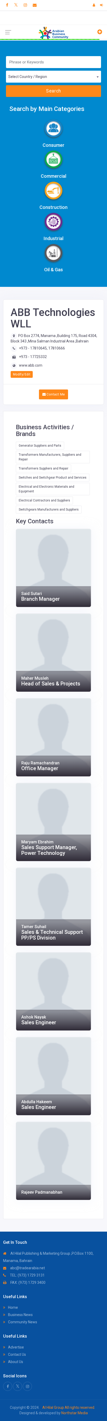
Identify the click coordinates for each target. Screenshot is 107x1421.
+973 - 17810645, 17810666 (42, 348)
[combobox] (53, 77)
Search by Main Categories (46, 108)
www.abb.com (30, 365)
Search (53, 91)
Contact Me (55, 394)
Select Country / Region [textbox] (27, 77)
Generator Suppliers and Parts (40, 445)
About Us (15, 1362)
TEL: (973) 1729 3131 (27, 1275)
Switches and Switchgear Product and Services (52, 477)
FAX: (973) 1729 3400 (27, 1282)
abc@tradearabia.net (27, 1268)
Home (12, 1307)
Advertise (15, 1347)
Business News (20, 1315)
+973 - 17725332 (33, 357)
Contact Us (16, 1354)
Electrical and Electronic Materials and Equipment (46, 489)
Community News (22, 1322)
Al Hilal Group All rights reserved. (68, 1407)
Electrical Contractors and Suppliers (44, 500)
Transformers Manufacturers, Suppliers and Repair (50, 457)
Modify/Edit (21, 374)
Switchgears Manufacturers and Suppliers (49, 509)
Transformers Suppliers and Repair (43, 468)
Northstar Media (74, 1413)
